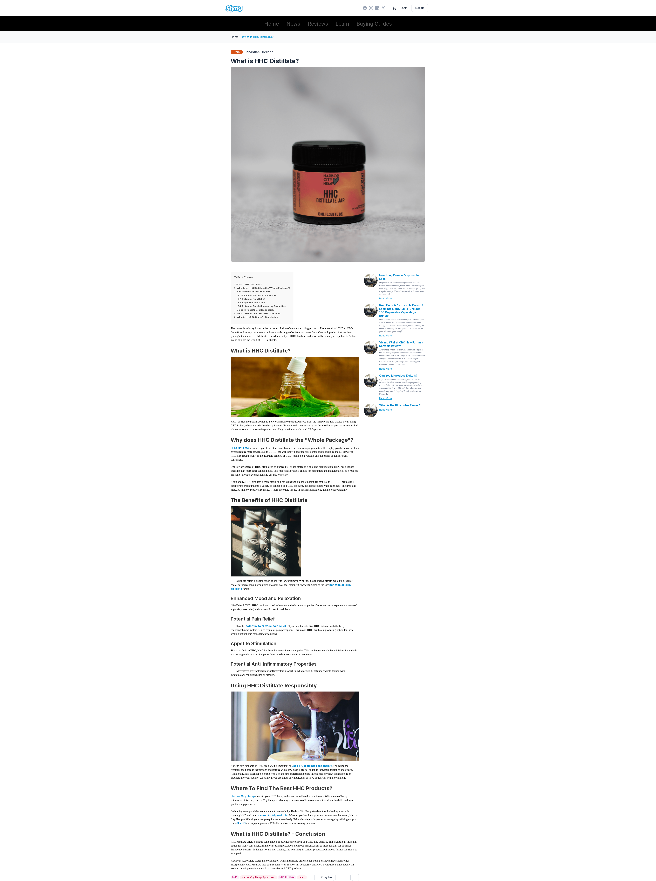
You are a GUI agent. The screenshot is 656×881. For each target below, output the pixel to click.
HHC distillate (240, 448)
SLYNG (241, 823)
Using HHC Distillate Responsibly (255, 309)
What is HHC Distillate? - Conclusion (257, 317)
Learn (342, 24)
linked (355, 877)
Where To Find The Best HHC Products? (259, 313)
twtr (339, 877)
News (293, 24)
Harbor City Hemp (243, 796)
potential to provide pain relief (265, 626)
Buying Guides (374, 24)
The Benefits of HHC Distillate (253, 291)
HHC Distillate (287, 877)
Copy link (326, 877)
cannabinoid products (273, 815)
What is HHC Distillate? (258, 37)
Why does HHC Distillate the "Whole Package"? (263, 288)
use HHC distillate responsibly (312, 765)
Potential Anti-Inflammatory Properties (264, 306)
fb (347, 877)
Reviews (318, 24)
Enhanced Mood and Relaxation (259, 295)
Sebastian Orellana (259, 52)
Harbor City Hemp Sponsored (258, 877)
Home (271, 24)
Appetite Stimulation (253, 302)
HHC (234, 877)
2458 (238, 52)
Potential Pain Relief (253, 299)
